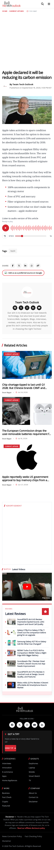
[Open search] (42, 4)
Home (4, 11)
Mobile (32, 772)
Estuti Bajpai (6, 392)
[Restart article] (5, 236)
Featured (6, 806)
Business (6, 793)
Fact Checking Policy (33, 836)
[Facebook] (12, 265)
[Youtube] (34, 725)
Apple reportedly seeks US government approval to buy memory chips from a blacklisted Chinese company (25, 478)
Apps (4, 776)
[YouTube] (39, 307)
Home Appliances (9, 780)
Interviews (6, 763)
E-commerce (7, 772)
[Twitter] (19, 725)
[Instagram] (27, 307)
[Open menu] (49, 4)
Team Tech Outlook (27, 302)
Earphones (33, 763)
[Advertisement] (27, 41)
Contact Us (33, 797)
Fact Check (6, 797)
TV (30, 780)
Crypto (5, 801)
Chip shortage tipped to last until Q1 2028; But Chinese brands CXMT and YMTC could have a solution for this (23, 386)
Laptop (32, 767)
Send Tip (9, 748)
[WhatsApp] (31, 265)
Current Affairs (16, 11)
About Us (33, 793)
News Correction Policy (12, 836)
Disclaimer (33, 801)
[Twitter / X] (19, 265)
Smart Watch (34, 776)
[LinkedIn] (25, 265)
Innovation (7, 767)
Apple (12, 251)
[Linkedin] (42, 725)
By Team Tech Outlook (21, 84)
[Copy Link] (38, 265)
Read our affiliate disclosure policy (31, 828)
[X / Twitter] (21, 307)
